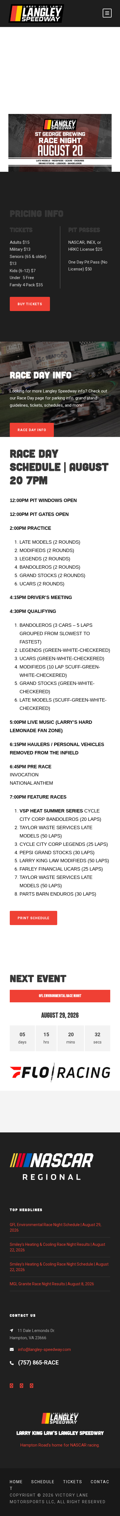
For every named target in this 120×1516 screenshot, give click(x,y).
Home (16, 1482)
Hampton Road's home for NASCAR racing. (60, 1438)
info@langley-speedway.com (44, 1349)
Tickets (72, 1482)
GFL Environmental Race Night (60, 995)
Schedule (43, 1482)
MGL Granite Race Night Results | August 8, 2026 (52, 1284)
